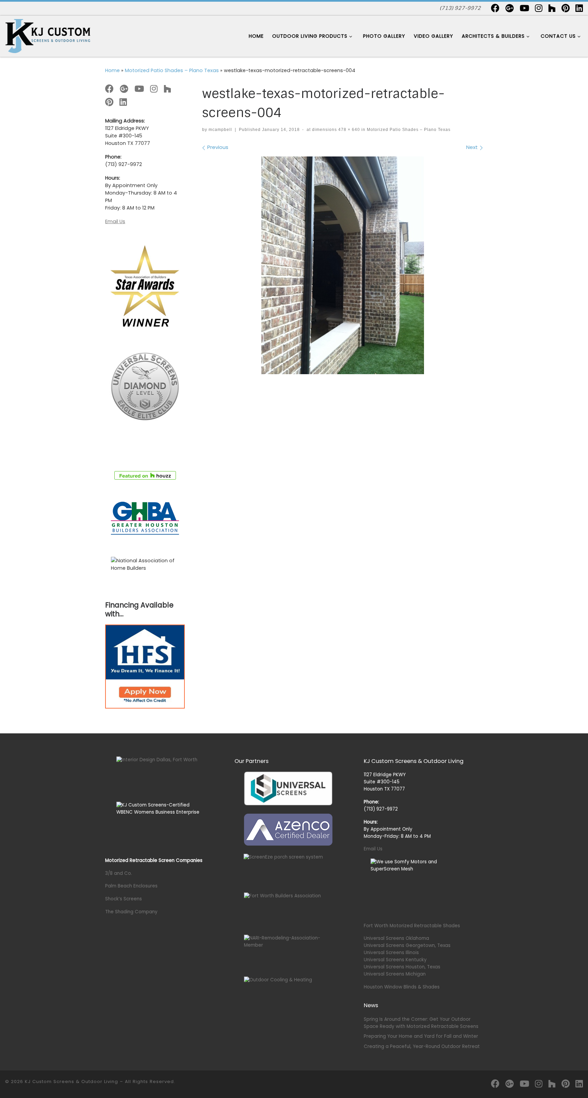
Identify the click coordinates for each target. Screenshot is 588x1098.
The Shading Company (131, 912)
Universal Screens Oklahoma (396, 938)
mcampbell (220, 129)
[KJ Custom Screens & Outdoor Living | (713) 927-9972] (47, 36)
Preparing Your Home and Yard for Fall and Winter (421, 1036)
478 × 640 (348, 129)
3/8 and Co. (118, 873)
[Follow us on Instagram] (538, 8)
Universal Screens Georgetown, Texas (407, 945)
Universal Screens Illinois (391, 952)
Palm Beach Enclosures (131, 886)
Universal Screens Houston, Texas (402, 967)
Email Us (115, 221)
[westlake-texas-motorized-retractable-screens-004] (342, 265)
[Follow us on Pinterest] (565, 8)
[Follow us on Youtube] (524, 8)
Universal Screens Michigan (395, 974)
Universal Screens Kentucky (395, 959)
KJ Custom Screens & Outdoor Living (71, 1081)
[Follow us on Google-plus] (509, 8)
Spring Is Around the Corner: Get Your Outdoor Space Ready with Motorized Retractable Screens (421, 1023)
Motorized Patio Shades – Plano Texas (172, 70)
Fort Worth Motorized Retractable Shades (412, 925)
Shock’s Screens (123, 899)
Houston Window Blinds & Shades (402, 987)
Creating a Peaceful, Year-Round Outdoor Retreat (422, 1046)
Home (112, 70)
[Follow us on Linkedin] (579, 8)
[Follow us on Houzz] (552, 8)
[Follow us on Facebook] (495, 8)
